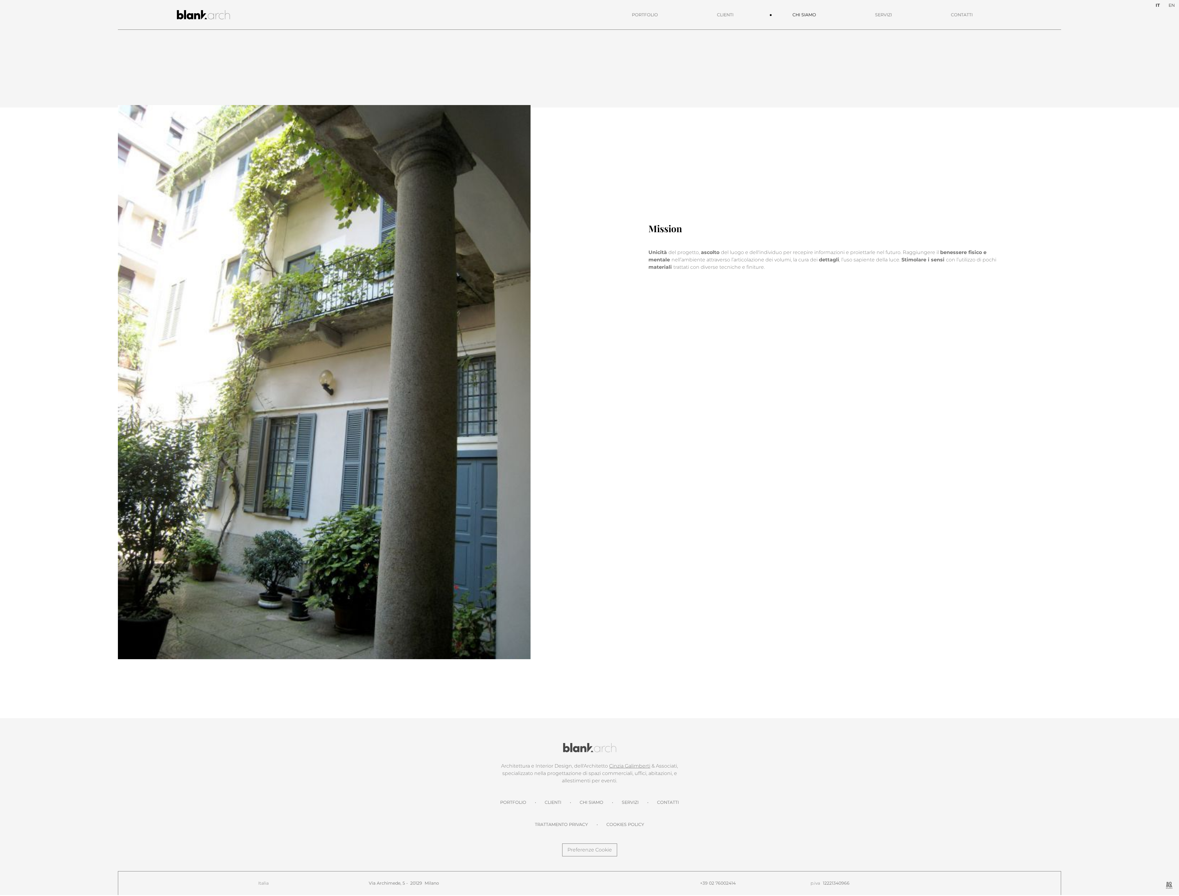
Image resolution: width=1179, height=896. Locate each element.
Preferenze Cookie (589, 850)
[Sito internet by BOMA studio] (1169, 885)
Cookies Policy (625, 824)
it (1158, 5)
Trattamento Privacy (561, 824)
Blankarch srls (589, 747)
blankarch (203, 14)
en (1172, 5)
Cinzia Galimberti (629, 766)
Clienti (725, 15)
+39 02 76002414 (718, 883)
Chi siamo (804, 15)
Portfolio (645, 15)
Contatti (962, 15)
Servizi (883, 15)
